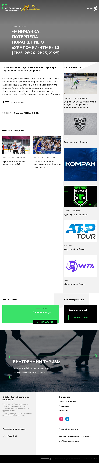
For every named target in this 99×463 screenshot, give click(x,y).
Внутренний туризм (37, 361)
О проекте (64, 397)
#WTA (66, 280)
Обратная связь (67, 401)
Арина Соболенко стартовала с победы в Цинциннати (47, 164)
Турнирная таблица (76, 142)
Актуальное (72, 67)
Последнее (15, 130)
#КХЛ (65, 138)
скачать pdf (46, 322)
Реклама (63, 410)
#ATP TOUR (68, 245)
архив (12, 299)
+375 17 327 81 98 (9, 436)
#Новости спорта (19, 157)
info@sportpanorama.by (69, 441)
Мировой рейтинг (75, 249)
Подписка (64, 406)
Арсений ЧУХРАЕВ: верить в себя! (13, 163)
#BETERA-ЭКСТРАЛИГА (72, 211)
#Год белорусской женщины (75, 98)
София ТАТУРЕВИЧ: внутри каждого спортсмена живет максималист (80, 104)
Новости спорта (19, 26)
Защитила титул (42, 312)
